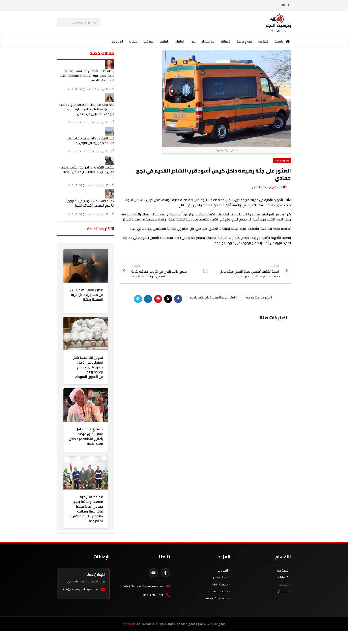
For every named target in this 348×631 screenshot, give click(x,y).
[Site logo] (278, 22)
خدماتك (283, 577)
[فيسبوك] (165, 572)
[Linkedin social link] (148, 299)
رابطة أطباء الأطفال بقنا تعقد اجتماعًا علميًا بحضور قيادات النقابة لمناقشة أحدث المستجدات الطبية (87, 75)
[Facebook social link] (288, 5)
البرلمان (283, 591)
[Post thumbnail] (109, 64)
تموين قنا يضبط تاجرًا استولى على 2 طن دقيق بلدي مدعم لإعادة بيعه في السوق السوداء (87, 367)
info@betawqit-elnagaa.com (143, 586)
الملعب (283, 584)
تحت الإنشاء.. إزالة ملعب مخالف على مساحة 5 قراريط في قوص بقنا (90, 140)
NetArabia (129, 623)
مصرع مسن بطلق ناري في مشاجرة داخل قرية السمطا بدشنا (86, 295)
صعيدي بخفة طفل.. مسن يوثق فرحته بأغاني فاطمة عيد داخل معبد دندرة (86, 436)
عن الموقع (220, 577)
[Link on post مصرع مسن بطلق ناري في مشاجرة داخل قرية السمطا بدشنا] (85, 266)
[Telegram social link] (138, 299)
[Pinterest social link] (158, 299)
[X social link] (168, 299)
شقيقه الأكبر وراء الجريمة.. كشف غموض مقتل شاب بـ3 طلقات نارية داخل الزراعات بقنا (86, 171)
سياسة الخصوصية (216, 598)
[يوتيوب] (153, 572)
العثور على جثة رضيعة (259, 297)
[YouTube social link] (283, 5)
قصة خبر (282, 570)
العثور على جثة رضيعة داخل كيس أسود (213, 297)
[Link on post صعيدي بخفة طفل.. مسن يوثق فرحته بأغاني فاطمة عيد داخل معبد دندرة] (85, 405)
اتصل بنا (223, 570)
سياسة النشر (220, 584)
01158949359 (153, 595)
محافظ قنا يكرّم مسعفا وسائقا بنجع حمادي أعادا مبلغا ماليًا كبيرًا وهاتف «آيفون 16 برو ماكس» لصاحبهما (86, 509)
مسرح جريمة (282, 160)
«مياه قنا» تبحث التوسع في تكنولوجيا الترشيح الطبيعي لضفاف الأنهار (90, 203)
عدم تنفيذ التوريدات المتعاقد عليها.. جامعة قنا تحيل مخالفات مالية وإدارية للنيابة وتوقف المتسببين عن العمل (86, 109)
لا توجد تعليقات (78, 89)
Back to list (205, 271)
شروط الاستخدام (217, 591)
